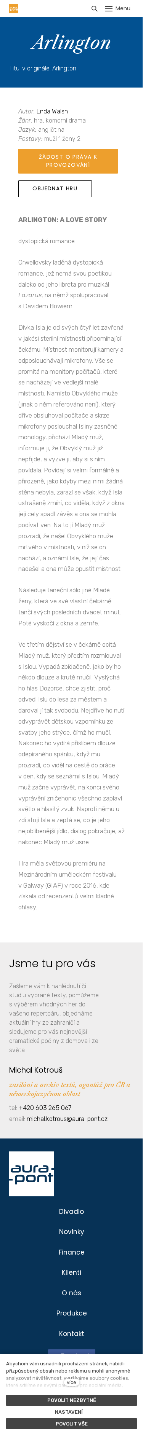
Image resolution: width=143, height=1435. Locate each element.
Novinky (71, 1231)
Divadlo (71, 1211)
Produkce (71, 1313)
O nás (71, 1293)
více (71, 1382)
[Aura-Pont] (13, 8)
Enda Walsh (52, 111)
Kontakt (71, 1333)
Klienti (71, 1272)
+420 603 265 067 (45, 1107)
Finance (72, 1252)
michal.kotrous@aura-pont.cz (67, 1118)
